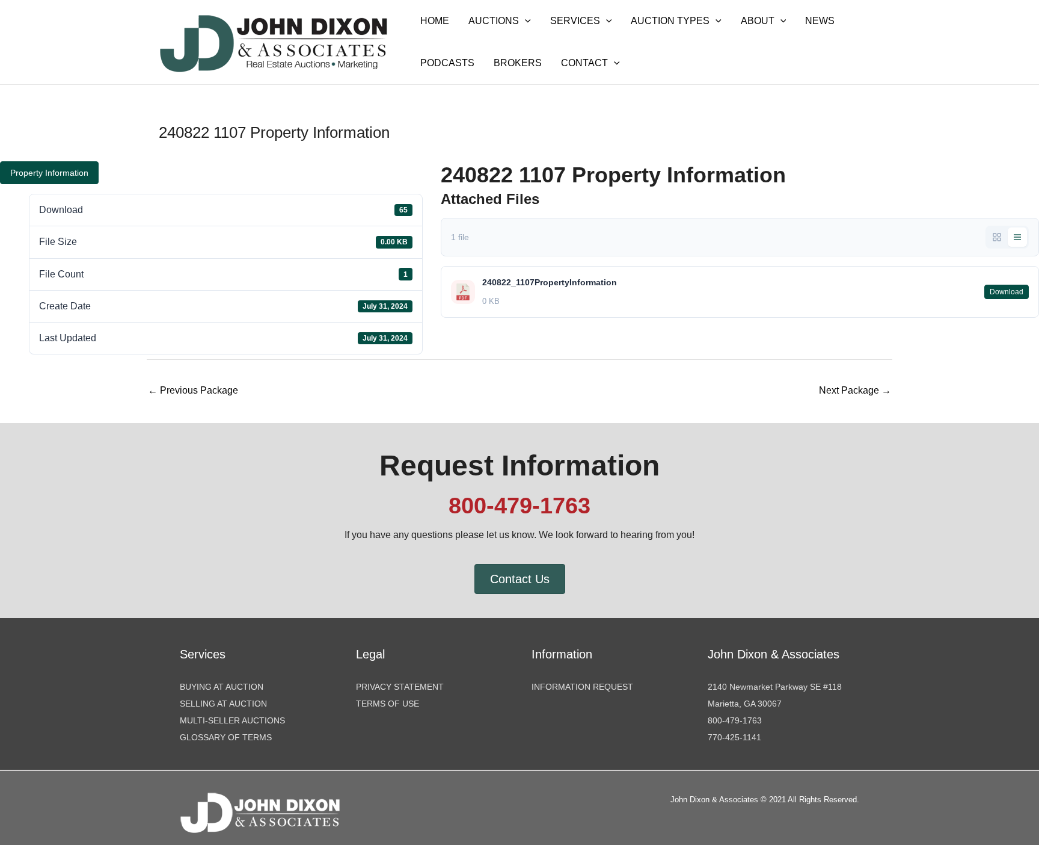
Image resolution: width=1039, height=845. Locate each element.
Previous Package (193, 390)
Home (434, 21)
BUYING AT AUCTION (221, 687)
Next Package (855, 390)
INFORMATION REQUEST (582, 687)
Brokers (518, 63)
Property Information (49, 173)
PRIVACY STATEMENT (400, 687)
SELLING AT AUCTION (223, 703)
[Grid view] (997, 237)
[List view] (1017, 237)
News (820, 21)
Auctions (493, 21)
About (757, 21)
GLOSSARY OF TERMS (226, 737)
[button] (525, 21)
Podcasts (447, 63)
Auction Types (670, 21)
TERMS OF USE (387, 703)
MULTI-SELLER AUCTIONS (232, 720)
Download (1006, 292)
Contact (584, 63)
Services (575, 21)
